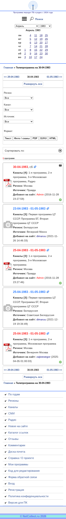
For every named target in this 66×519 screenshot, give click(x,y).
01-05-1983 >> (54, 76)
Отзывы (13, 438)
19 (41, 38)
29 (46, 49)
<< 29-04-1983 (11, 76)
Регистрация (16, 489)
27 (46, 42)
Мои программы (18, 464)
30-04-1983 (20, 166)
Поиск (39, 19)
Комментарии (16, 445)
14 (35, 46)
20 (41, 42)
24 (41, 57)
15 (35, 49)
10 (30, 57)
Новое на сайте (18, 426)
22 (41, 49)
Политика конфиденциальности (28, 496)
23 (41, 53)
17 (35, 57)
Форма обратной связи (22, 477)
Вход (11, 483)
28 (46, 46)
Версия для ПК (17, 502)
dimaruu (41, 236)
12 (35, 38)
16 (35, 53)
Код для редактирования (24, 470)
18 (41, 35)
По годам (14, 394)
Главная (8, 67)
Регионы (13, 400)
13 (35, 42)
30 (46, 53)
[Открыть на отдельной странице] (34, 167)
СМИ (11, 413)
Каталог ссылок (18, 432)
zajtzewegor (43, 356)
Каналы (13, 407)
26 (46, 38)
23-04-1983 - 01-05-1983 (29, 208)
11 (35, 35)
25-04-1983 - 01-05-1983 (29, 250)
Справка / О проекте (21, 458)
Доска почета (16, 451)
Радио (12, 419)
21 (41, 46)
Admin (40, 194)
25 (46, 35)
